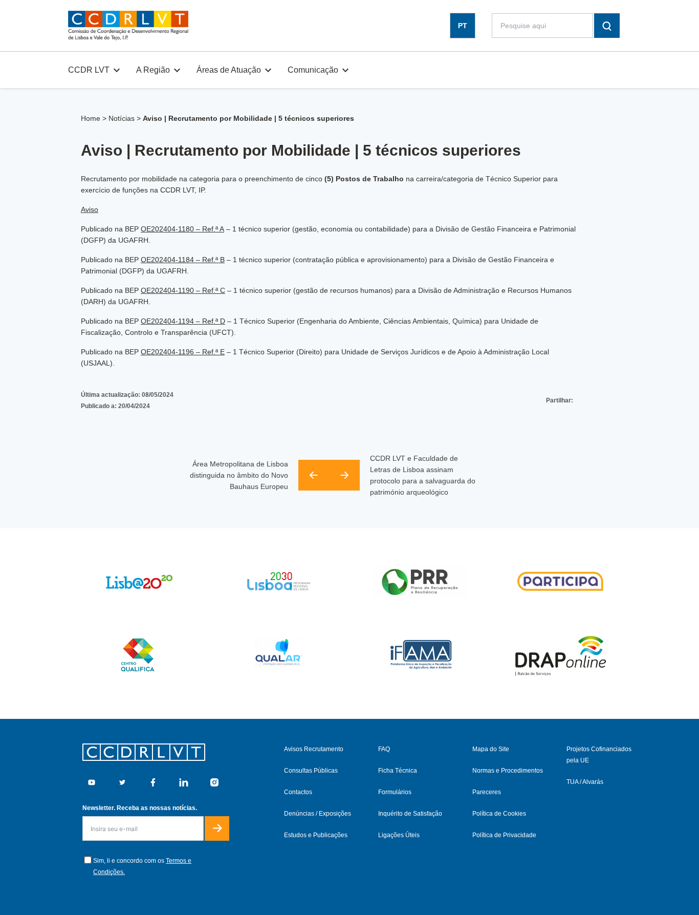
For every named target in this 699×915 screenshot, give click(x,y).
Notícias (121, 118)
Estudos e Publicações (315, 835)
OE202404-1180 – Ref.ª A (182, 229)
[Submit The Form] (217, 828)
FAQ (384, 749)
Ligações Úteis (399, 835)
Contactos (298, 792)
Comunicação (313, 70)
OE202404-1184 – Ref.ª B (183, 260)
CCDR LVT (89, 70)
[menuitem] (462, 26)
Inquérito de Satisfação (410, 813)
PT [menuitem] (462, 26)
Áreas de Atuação (228, 70)
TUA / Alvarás (584, 781)
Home (90, 118)
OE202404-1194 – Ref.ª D (183, 321)
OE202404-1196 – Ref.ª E (183, 352)
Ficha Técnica (397, 770)
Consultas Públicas (311, 770)
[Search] (607, 25)
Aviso (89, 209)
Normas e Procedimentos (507, 770)
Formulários (394, 792)
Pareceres (486, 792)
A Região (153, 70)
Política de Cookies (499, 813)
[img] (128, 25)
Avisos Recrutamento (313, 749)
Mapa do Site (490, 749)
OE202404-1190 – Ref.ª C (183, 290)
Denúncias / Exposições (317, 813)
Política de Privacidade (504, 835)
